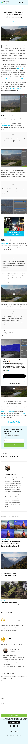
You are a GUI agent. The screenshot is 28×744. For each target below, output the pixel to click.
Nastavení (14, 379)
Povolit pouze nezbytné (14, 383)
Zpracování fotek (5, 539)
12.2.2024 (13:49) (10, 640)
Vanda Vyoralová (10, 474)
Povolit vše (14, 376)
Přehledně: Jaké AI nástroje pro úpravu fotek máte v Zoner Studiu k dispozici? (11, 544)
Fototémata (4, 600)
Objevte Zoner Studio (14, 722)
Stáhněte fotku (14, 422)
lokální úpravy (20, 68)
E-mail (2, 703)
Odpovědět (18, 640)
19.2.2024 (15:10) (12, 651)
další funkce (23, 78)
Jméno (3, 698)
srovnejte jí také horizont (16, 88)
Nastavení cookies (14, 731)
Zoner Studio (9, 78)
